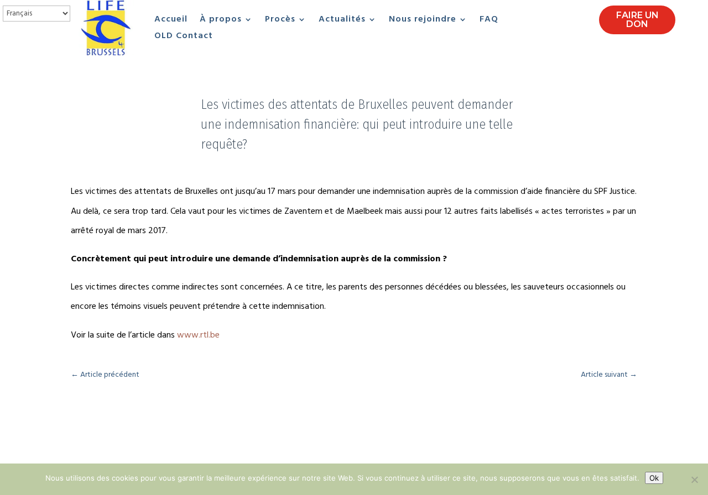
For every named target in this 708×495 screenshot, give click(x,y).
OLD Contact (183, 37)
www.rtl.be (198, 335)
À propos (221, 21)
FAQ (489, 21)
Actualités (342, 21)
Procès (280, 21)
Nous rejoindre (422, 21)
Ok (654, 477)
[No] (694, 479)
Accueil (171, 21)
